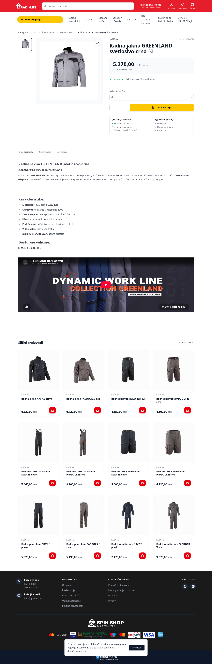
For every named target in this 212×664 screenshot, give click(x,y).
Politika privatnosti (72, 605)
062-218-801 (30, 587)
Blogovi (112, 600)
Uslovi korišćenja (71, 600)
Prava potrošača (71, 595)
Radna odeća (66, 32)
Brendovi (113, 595)
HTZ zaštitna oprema (44, 32)
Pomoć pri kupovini (119, 585)
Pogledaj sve (185, 342)
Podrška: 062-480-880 (150, 4)
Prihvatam (136, 647)
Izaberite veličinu (117, 91)
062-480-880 (30, 584)
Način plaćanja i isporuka (122, 590)
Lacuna (113, 39)
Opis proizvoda (26, 152)
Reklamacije (68, 590)
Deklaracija (62, 152)
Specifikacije (45, 152)
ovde (83, 651)
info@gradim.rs (32, 598)
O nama (66, 585)
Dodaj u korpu (164, 107)
